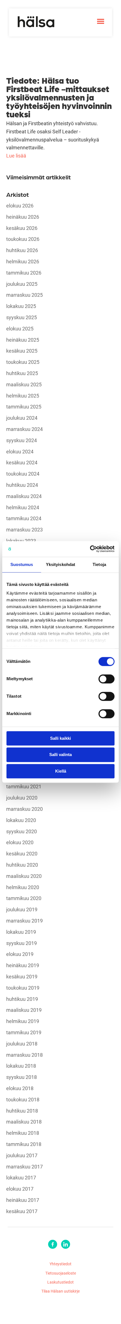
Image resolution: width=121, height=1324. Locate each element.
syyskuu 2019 (21, 943)
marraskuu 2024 (24, 429)
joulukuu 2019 (21, 909)
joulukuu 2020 (21, 798)
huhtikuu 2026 (22, 250)
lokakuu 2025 (21, 306)
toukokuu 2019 (22, 988)
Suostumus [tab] (21, 564)
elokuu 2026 (19, 206)
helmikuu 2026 (22, 261)
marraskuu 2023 (24, 530)
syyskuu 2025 (21, 317)
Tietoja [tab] (99, 564)
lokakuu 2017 (21, 1178)
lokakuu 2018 (21, 1066)
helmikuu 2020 (22, 887)
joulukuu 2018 (21, 1044)
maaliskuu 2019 (24, 1010)
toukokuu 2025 (22, 362)
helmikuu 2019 (22, 1021)
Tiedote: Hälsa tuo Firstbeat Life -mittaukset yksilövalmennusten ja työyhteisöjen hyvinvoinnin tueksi (59, 97)
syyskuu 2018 (21, 1077)
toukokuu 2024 (22, 474)
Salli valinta (60, 754)
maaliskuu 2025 (24, 384)
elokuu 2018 (19, 1088)
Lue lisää (16, 155)
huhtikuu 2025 (22, 373)
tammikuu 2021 (23, 786)
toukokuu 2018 (22, 1099)
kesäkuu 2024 (21, 462)
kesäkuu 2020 (21, 854)
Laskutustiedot (60, 1282)
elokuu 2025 (19, 329)
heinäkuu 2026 (22, 217)
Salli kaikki (60, 738)
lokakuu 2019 (21, 932)
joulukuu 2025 (21, 284)
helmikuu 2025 (22, 396)
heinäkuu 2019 (22, 965)
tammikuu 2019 (23, 1032)
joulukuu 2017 (21, 1155)
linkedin (65, 1244)
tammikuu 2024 (23, 518)
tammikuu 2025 (23, 407)
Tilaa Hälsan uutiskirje (60, 1291)
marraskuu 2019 (24, 921)
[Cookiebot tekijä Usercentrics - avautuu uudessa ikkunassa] (90, 549)
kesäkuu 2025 (21, 351)
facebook (52, 1244)
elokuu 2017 (19, 1189)
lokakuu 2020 (21, 820)
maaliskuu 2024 (24, 496)
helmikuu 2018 (22, 1133)
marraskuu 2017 (24, 1167)
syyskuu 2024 (21, 440)
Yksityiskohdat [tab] (60, 564)
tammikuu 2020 (23, 898)
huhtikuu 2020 (22, 865)
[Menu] (100, 21)
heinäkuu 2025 (22, 340)
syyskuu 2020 (21, 831)
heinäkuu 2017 (22, 1200)
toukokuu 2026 (22, 239)
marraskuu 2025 (24, 295)
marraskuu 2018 (24, 1055)
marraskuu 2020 (24, 809)
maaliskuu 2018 (24, 1122)
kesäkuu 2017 (21, 1211)
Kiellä (60, 771)
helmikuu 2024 (22, 507)
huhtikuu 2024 (22, 485)
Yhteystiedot (60, 1263)
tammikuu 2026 (23, 273)
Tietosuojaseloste (60, 1273)
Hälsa (35, 22)
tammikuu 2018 (23, 1144)
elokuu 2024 (19, 452)
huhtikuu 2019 (22, 999)
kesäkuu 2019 (21, 977)
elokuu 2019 (19, 954)
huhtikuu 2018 (22, 1111)
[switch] (106, 678)
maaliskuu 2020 (24, 876)
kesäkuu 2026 (21, 228)
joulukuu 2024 (21, 418)
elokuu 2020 (19, 842)
